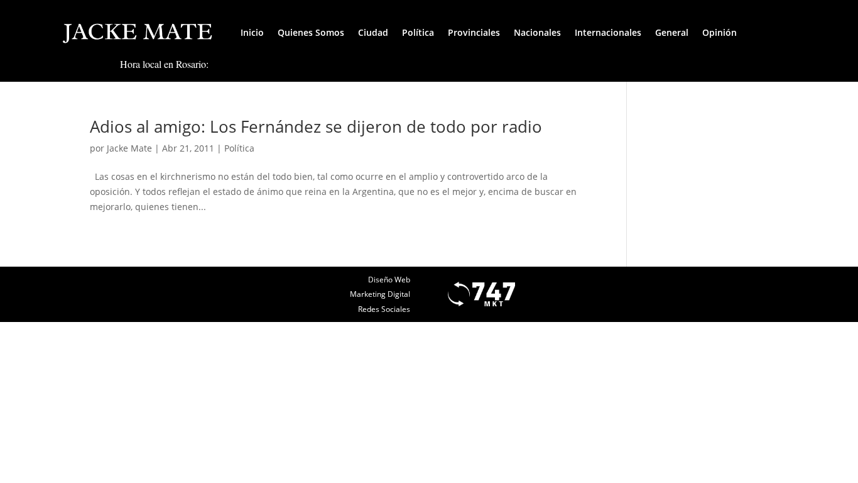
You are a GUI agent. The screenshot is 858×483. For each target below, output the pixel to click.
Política (418, 32)
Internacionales (608, 32)
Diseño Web (389, 279)
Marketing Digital (380, 294)
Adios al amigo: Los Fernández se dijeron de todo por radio (316, 126)
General (671, 32)
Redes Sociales (384, 309)
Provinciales (474, 32)
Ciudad (373, 32)
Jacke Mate (129, 148)
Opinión (719, 32)
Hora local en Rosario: (164, 63)
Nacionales (537, 32)
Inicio (252, 32)
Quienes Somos (311, 32)
